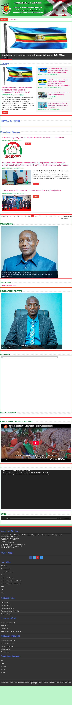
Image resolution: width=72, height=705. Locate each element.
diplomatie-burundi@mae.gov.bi (15, 544)
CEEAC (3, 666)
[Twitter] (34, 557)
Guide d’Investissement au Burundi (11, 631)
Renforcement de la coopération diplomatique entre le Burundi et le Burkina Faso (58, 105)
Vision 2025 (4, 625)
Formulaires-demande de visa (10, 611)
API (2, 590)
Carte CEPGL (5, 652)
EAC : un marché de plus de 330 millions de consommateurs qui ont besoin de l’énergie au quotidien (58, 70)
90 (46, 216)
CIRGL (3, 672)
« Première (4, 216)
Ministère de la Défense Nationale (11, 581)
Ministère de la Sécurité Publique (11, 584)
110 (55, 216)
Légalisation (4, 628)
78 (25, 216)
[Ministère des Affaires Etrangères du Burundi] (36, 8)
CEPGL (3, 669)
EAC (2, 663)
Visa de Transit (5, 605)
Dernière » (64, 218)
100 (50, 216)
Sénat (2, 575)
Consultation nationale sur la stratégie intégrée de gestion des (27, 19)
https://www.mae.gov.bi (14, 546)
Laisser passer (5, 649)
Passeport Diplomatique (8, 640)
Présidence (4, 566)
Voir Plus (5, 112)
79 (29, 216)
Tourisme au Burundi (10, 121)
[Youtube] (37, 557)
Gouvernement (5, 569)
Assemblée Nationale (7, 572)
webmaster (6, 95)
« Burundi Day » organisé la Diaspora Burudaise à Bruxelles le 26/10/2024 (33, 138)
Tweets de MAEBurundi (8, 285)
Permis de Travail (6, 614)
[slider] (67, 518)
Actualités (4, 64)
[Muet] (63, 518)
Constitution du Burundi (8, 623)
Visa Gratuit (4, 602)
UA (2, 660)
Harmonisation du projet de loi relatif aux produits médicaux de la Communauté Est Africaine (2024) (17, 89)
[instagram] (41, 557)
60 (18, 216)
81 (36, 216)
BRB (2, 587)
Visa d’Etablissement (7, 608)
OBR (2, 593)
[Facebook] (30, 557)
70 (21, 216)
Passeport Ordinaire (7, 646)
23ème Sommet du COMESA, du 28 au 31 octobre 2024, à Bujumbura (31, 190)
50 (14, 216)
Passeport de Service (7, 643)
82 (40, 216)
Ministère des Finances (8, 578)
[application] (36, 489)
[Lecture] (4, 518)
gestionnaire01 (8, 168)
